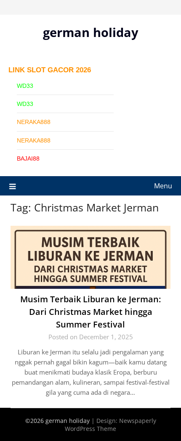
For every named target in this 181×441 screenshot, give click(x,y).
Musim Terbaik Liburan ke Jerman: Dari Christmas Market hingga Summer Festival (90, 311)
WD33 (25, 85)
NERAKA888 (34, 122)
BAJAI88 (28, 158)
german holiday (90, 32)
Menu (163, 185)
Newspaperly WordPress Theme (110, 425)
